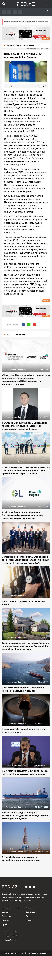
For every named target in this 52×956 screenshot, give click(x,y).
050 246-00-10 (11, 936)
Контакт (29, 920)
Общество (6, 916)
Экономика (30, 912)
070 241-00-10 (10, 931)
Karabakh (6, 920)
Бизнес (5, 912)
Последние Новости (10, 908)
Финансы (30, 908)
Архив (4, 924)
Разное (29, 916)
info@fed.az (10, 940)
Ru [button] (46, 10)
